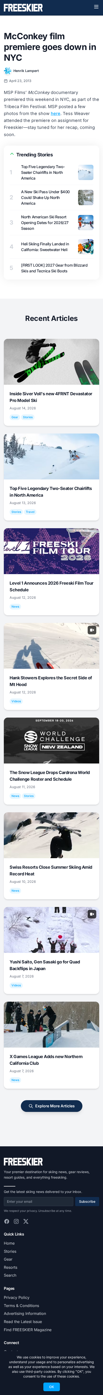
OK (51, 1387)
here (55, 113)
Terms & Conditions (21, 1305)
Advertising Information (25, 1313)
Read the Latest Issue (23, 1321)
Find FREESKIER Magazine (28, 1329)
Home (9, 1243)
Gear (8, 1259)
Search (10, 1275)
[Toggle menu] (96, 7)
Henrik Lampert (26, 71)
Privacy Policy (16, 1297)
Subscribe (87, 1201)
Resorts (10, 1267)
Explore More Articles (55, 1106)
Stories (10, 1251)
